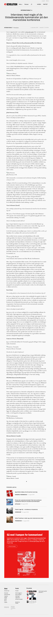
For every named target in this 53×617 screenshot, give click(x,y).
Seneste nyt (6, 590)
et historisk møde (29, 32)
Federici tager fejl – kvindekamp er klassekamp (26, 509)
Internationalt (26, 10)
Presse (16, 603)
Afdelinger (17, 596)
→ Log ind (43, 0)
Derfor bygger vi (18, 593)
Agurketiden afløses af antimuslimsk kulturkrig (26, 492)
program (19, 594)
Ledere (5, 602)
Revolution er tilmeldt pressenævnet (13, 608)
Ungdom (6, 596)
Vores (16, 594)
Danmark (6, 593)
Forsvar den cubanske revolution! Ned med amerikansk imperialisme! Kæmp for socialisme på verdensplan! (28, 500)
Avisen (5, 588)
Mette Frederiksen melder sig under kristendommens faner (29, 518)
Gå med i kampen (12, 546)
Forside (16, 590)
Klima (5, 600)
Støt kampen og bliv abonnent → (43, 591)
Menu (20, 4)
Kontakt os (17, 602)
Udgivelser (17, 597)
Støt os (47, 0)
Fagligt (5, 597)
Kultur (5, 599)
